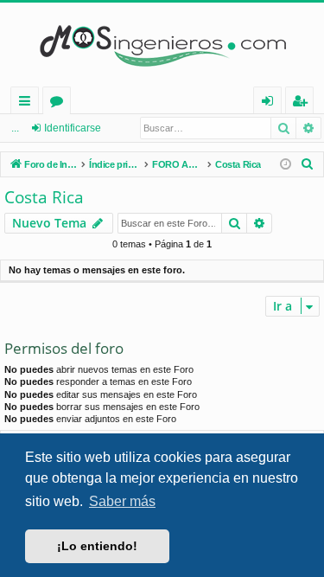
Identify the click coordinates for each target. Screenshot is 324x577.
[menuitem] (307, 164)
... (15, 128)
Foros (60, 103)
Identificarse (72, 128)
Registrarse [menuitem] (303, 103)
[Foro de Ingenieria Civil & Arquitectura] (162, 45)
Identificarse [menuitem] (271, 103)
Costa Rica (44, 197)
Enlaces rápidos (28, 103)
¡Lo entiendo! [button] (97, 546)
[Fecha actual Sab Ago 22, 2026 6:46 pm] (285, 165)
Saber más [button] (122, 501)
